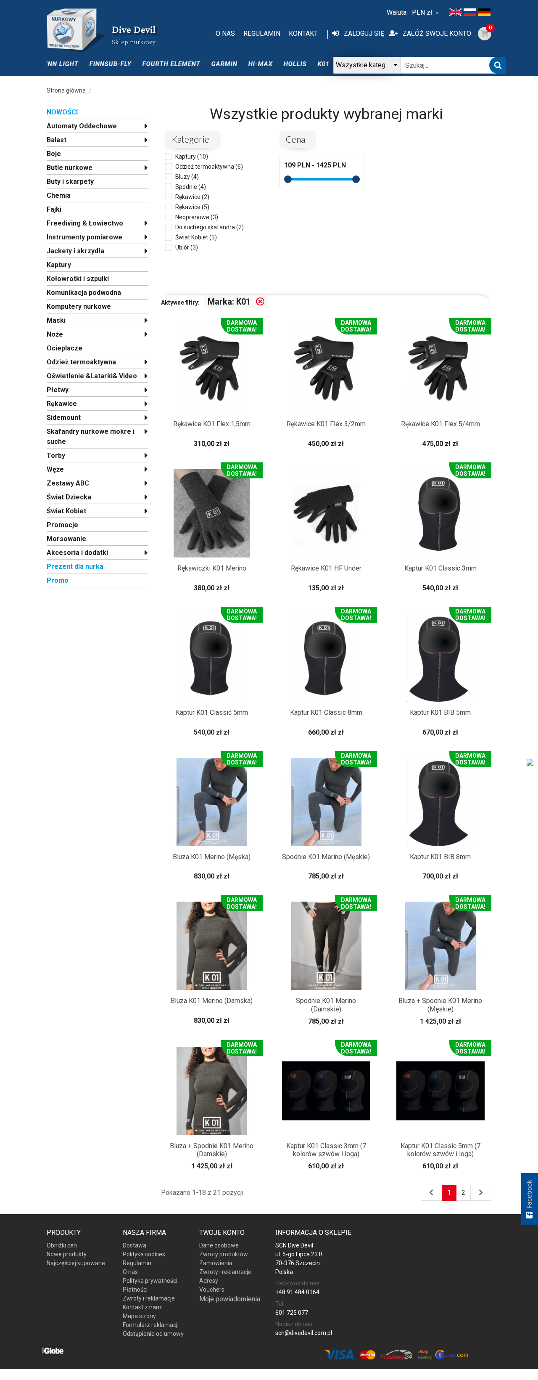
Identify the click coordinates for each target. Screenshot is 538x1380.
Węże (55, 469)
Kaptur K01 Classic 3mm (440, 568)
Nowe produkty (67, 1254)
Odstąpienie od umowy (153, 1333)
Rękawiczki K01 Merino (211, 568)
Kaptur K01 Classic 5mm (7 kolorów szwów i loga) (440, 1150)
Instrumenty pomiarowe (84, 237)
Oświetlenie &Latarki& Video (92, 376)
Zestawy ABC (68, 483)
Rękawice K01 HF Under (326, 568)
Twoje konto (222, 1233)
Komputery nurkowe (79, 306)
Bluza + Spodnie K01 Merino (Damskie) (211, 1150)
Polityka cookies (144, 1254)
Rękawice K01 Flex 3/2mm (326, 424)
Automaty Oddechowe (82, 126)
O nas (225, 33)
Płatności (135, 1289)
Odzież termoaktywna (81, 362)
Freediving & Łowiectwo (85, 223)
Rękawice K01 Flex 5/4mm (440, 424)
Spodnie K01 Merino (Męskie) (326, 857)
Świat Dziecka (69, 497)
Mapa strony (139, 1316)
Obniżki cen (62, 1245)
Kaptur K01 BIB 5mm (440, 713)
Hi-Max (243, 64)
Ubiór (186, 247)
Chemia (59, 195)
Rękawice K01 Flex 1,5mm (212, 424)
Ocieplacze (64, 348)
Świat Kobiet (66, 511)
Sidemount (64, 418)
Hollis (277, 64)
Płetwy (58, 390)
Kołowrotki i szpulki (78, 279)
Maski (56, 320)
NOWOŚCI (62, 112)
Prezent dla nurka (75, 567)
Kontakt (303, 33)
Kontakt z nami (143, 1307)
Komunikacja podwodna (84, 293)
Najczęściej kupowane (76, 1263)
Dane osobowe (219, 1245)
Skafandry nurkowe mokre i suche (90, 436)
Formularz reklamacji (151, 1325)
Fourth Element (154, 64)
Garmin (207, 64)
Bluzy (187, 176)
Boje (54, 154)
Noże (55, 334)
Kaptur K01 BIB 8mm (440, 857)
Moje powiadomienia (229, 1299)
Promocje (62, 525)
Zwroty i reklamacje (149, 1298)
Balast (56, 140)
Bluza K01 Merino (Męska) (212, 857)
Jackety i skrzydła (75, 251)
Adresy (208, 1280)
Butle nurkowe (69, 168)
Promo (58, 580)
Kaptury (59, 265)
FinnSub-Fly (93, 64)
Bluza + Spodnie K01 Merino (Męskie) (440, 1005)
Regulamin (261, 33)
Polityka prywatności (150, 1280)
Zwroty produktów (223, 1254)
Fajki (54, 209)
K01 (306, 64)
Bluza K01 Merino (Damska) (212, 1001)
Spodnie (190, 186)
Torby (56, 455)
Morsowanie (66, 539)
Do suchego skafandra (209, 227)
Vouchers (211, 1289)
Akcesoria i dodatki (77, 553)
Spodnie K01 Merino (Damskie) (326, 1005)
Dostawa (134, 1245)
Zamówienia (215, 1263)
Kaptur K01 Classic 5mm (212, 713)
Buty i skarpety (70, 182)
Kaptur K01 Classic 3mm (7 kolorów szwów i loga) (326, 1150)
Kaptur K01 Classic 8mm (326, 713)
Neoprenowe (196, 217)
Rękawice (62, 404)
